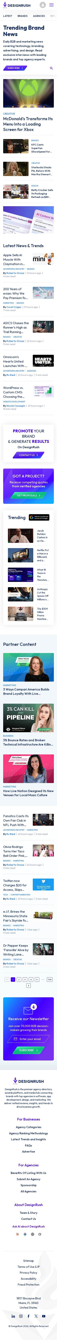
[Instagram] (20, 1316)
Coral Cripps (13, 307)
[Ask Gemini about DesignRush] (25, 1234)
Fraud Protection (28, 1284)
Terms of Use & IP (28, 1267)
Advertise (28, 1151)
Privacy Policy (28, 1272)
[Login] (43, 5)
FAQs (28, 1145)
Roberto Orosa (15, 273)
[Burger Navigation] (51, 5)
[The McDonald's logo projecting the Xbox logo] (28, 93)
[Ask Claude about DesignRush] (17, 1234)
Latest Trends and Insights (28, 1139)
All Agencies (28, 1191)
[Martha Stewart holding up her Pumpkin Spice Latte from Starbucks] (15, 169)
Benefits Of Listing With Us (28, 1173)
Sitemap (28, 1261)
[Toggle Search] (51, 68)
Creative (17, 337)
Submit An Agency (28, 1179)
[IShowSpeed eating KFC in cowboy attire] (15, 146)
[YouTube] (43, 1316)
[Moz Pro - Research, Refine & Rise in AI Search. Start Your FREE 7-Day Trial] (28, 219)
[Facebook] (28, 1316)
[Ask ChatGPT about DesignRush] (32, 1234)
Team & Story (28, 1213)
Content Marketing (20, 894)
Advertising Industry (13, 269)
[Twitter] (36, 1316)
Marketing (8, 303)
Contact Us (28, 1219)
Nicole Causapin (15, 405)
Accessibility (28, 1278)
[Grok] (39, 1234)
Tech (5, 894)
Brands (31, 269)
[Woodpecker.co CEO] (28, 718)
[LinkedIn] (13, 1316)
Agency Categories (28, 1127)
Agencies (31, 371)
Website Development (14, 401)
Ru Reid (10, 375)
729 (49, 979)
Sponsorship (29, 1185)
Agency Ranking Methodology (28, 1133)
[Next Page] (28, 985)
